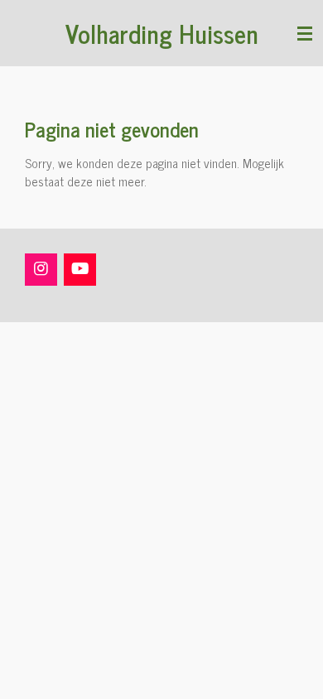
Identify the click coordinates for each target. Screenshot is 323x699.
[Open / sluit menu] (305, 33)
